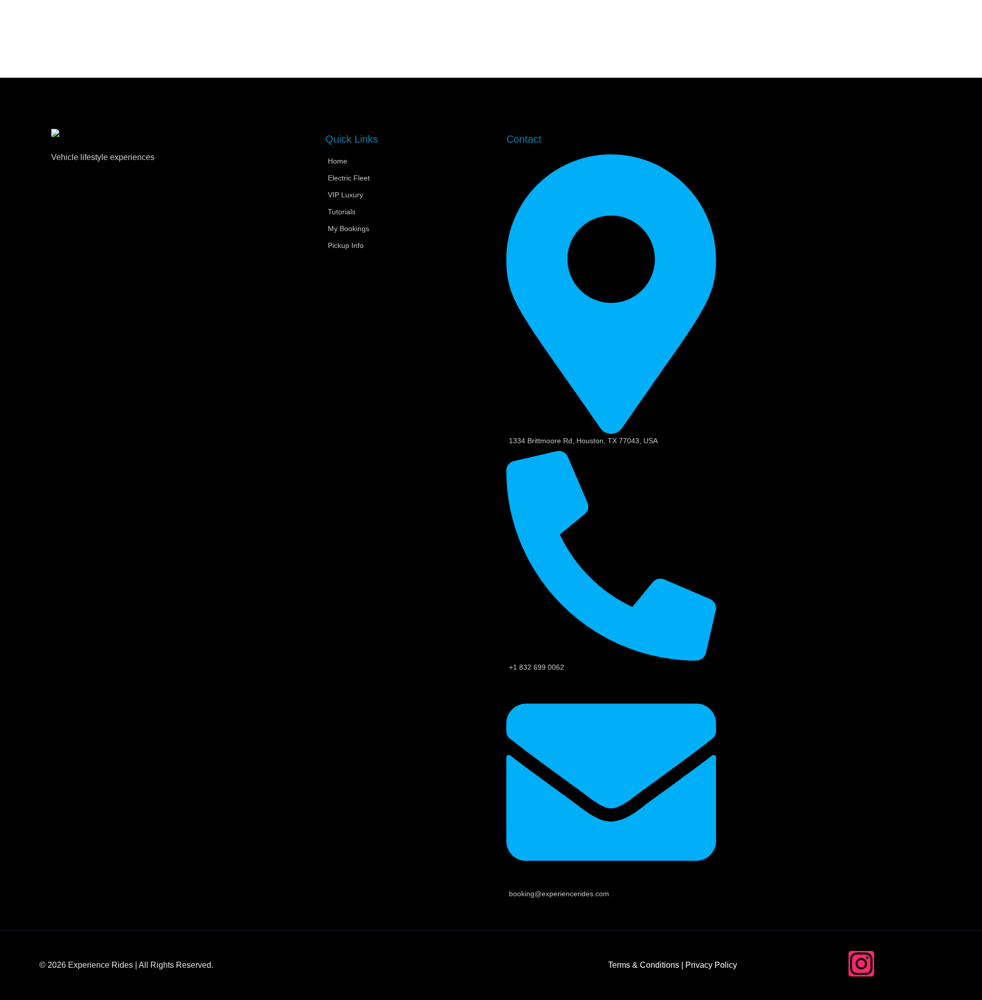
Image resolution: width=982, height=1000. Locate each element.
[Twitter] (895, 963)
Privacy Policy (711, 965)
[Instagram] (861, 963)
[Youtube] (930, 963)
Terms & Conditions (643, 965)
